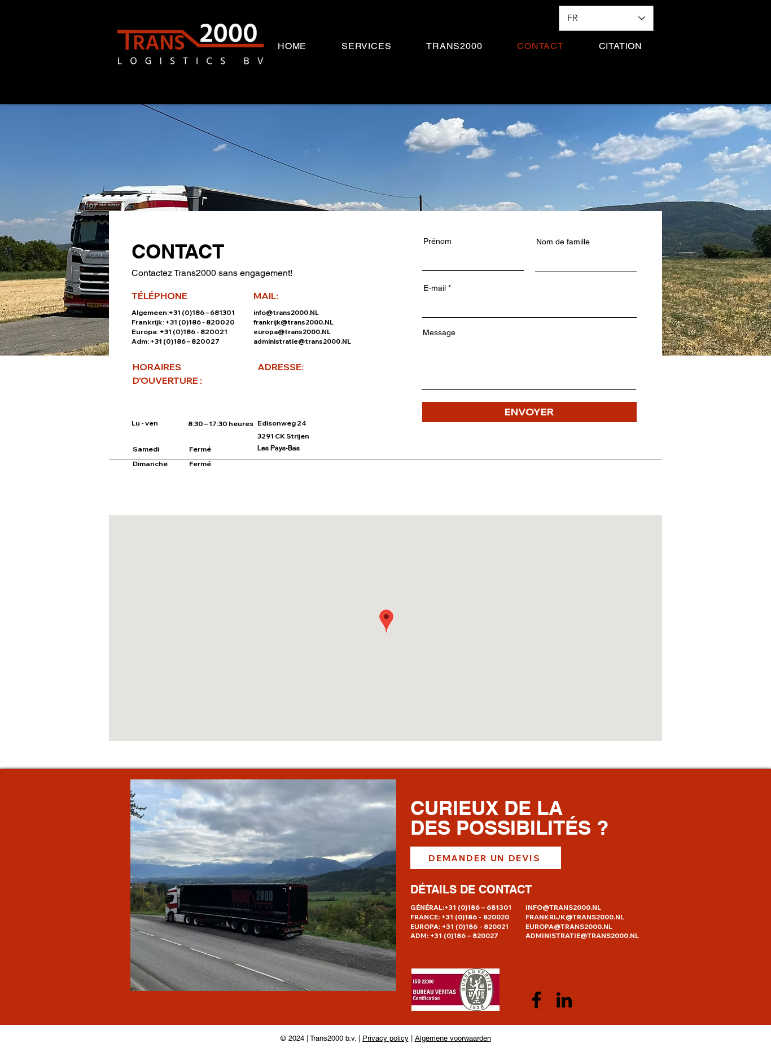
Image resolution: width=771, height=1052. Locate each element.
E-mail (434, 288)
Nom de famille (563, 242)
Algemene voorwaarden (453, 1038)
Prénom (437, 241)
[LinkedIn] (564, 1000)
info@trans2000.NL (286, 312)
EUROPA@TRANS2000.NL (568, 926)
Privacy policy (385, 1038)
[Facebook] (536, 1000)
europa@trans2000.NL (292, 331)
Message (439, 332)
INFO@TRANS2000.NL (563, 907)
